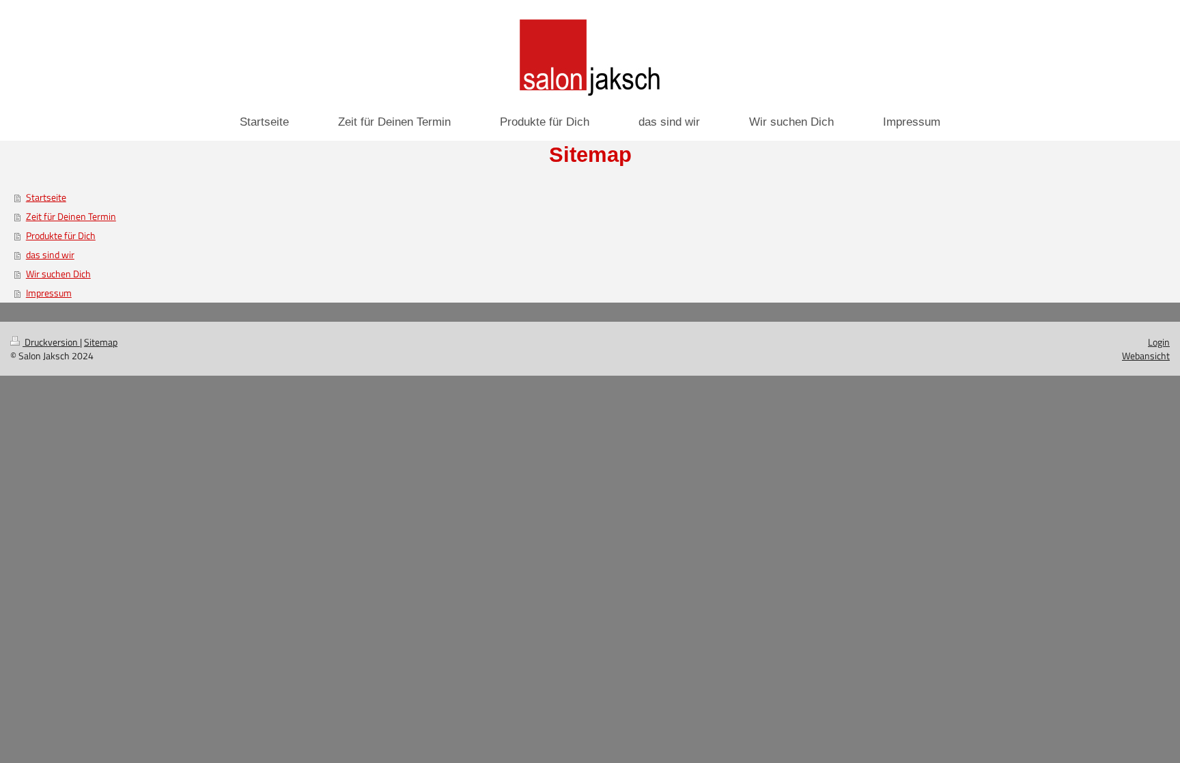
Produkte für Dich (61, 235)
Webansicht (1146, 355)
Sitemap (100, 342)
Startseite (46, 197)
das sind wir (50, 254)
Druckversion (51, 342)
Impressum (49, 293)
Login (1159, 342)
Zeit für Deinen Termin (71, 216)
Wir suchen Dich (58, 273)
